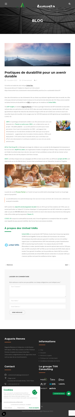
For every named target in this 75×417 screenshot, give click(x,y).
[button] (68, 393)
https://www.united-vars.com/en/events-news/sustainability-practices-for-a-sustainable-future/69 (32, 90)
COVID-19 (8, 218)
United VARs (52, 102)
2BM (7, 122)
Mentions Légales (46, 355)
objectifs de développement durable (25, 207)
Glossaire (43, 353)
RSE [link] (28, 102)
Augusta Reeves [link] (26, 106)
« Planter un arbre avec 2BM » (23, 124)
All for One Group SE (11, 147)
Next (67, 265)
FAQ (41, 350)
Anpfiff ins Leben (19, 149)
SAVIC (6, 159)
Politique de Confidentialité (49, 358)
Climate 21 (30, 214)
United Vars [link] (29, 85)
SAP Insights (11, 106)
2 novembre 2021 (12, 80)
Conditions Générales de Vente (50, 361)
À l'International (27, 80)
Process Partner (20, 192)
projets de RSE (62, 159)
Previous (9, 265)
